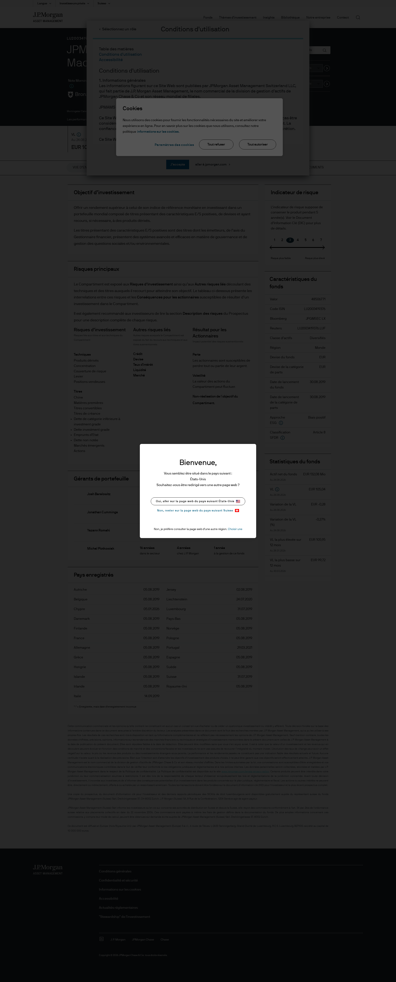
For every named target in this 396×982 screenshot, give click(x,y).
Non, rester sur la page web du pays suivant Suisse (195, 510)
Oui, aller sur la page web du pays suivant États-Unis (195, 501)
